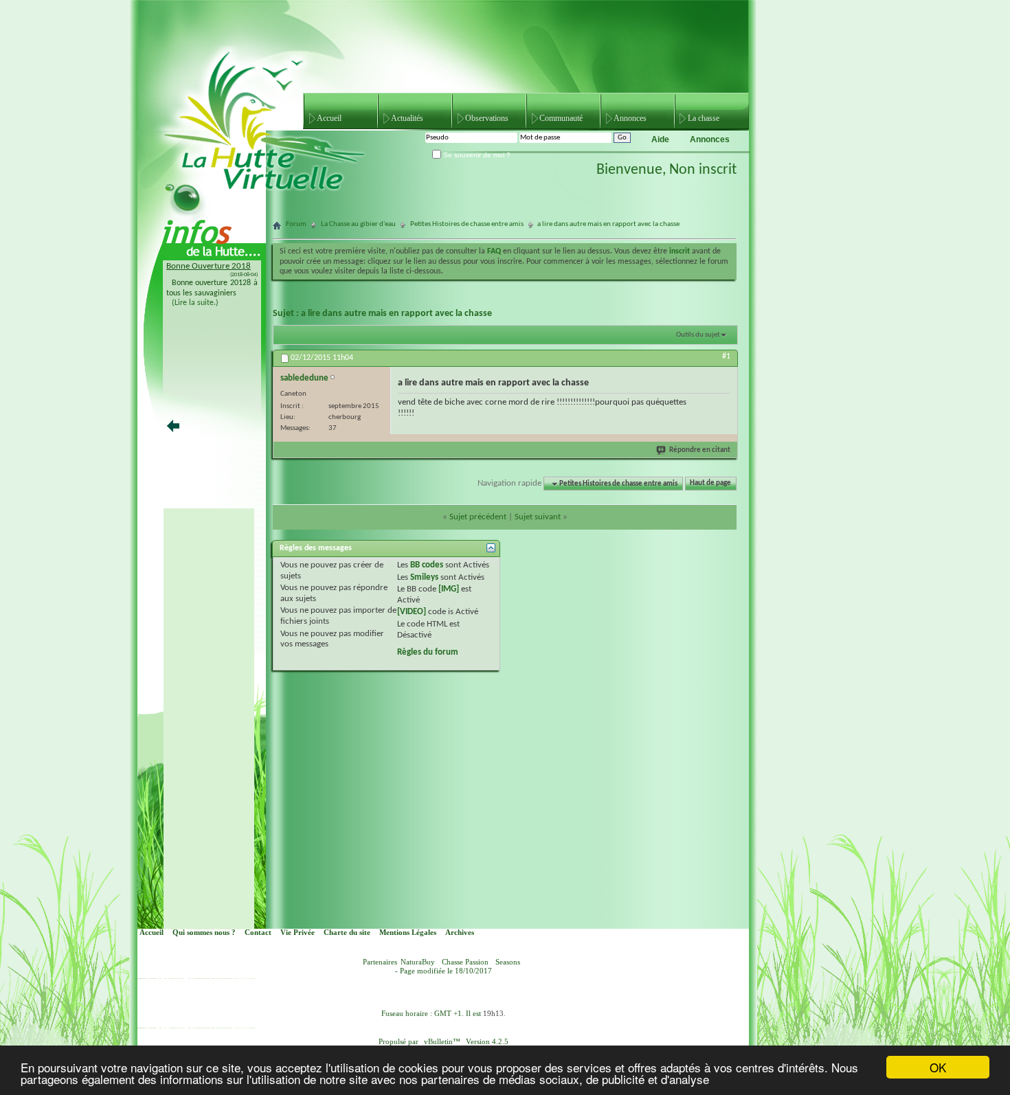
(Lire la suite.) (195, 303)
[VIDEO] (411, 611)
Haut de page (710, 484)
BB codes (426, 565)
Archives (459, 932)
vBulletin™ (442, 1042)
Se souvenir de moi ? (475, 155)
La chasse (703, 118)
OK (938, 1067)
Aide (660, 139)
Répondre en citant (699, 450)
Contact (258, 932)
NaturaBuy (418, 962)
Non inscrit (703, 170)
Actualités (407, 118)
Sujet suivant (538, 516)
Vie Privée (297, 932)
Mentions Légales (407, 932)
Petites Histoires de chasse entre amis (467, 224)
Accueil (329, 118)
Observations (486, 118)
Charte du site (347, 932)
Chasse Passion (465, 962)
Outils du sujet (698, 335)
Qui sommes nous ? (204, 932)
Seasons (507, 962)
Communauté (561, 118)
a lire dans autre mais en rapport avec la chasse (396, 313)
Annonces (630, 118)
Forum (296, 224)
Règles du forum (427, 652)
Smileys (424, 577)
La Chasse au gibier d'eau (358, 224)
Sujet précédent (477, 516)
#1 (726, 356)
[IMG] (448, 589)
